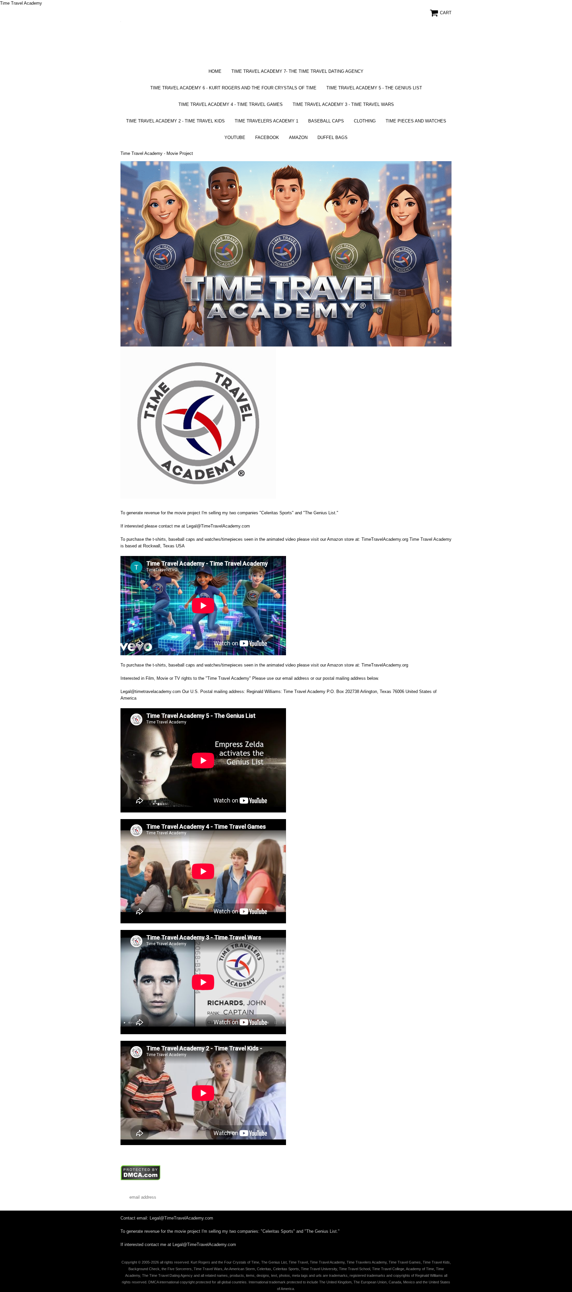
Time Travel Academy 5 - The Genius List (374, 87)
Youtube (234, 137)
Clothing (365, 120)
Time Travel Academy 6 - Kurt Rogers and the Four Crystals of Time (233, 87)
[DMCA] (140, 1179)
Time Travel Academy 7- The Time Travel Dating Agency (297, 71)
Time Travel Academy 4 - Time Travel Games (230, 104)
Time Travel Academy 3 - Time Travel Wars (343, 104)
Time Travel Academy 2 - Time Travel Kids (175, 120)
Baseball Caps (326, 120)
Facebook (267, 137)
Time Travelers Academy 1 (266, 120)
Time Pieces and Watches (416, 120)
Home (215, 71)
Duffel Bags (332, 137)
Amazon (298, 137)
